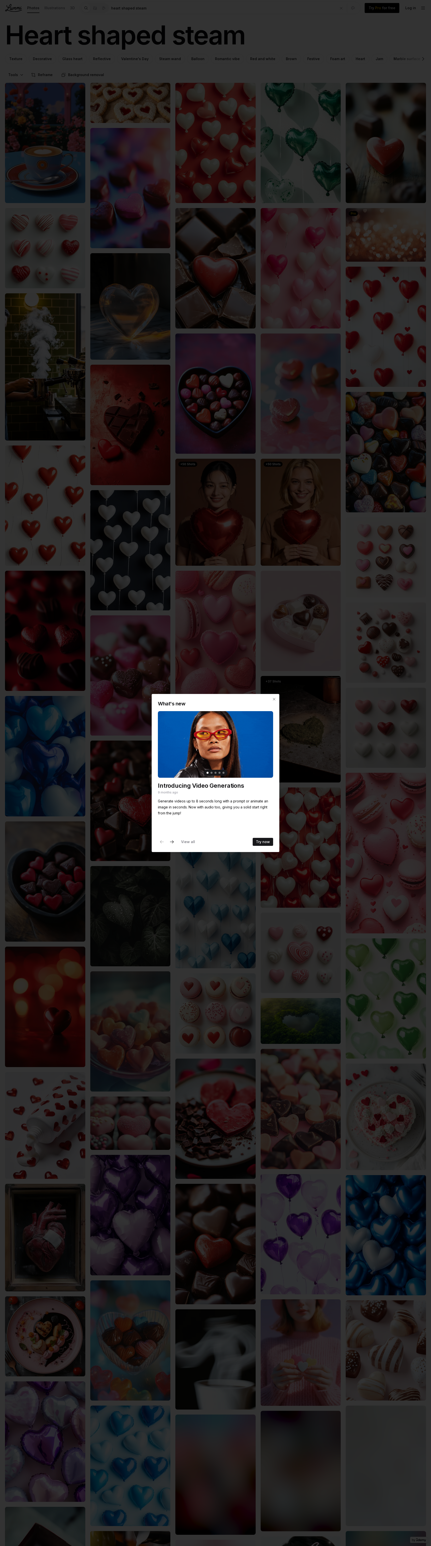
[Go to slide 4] (219, 773)
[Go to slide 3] (215, 773)
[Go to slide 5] (223, 773)
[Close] (274, 699)
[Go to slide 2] (212, 773)
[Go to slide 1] (208, 773)
